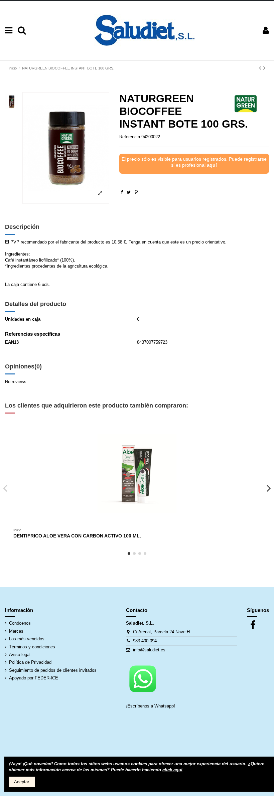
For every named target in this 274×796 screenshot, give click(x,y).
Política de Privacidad (30, 662)
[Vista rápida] (141, 522)
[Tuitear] (129, 192)
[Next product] (264, 67)
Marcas (16, 631)
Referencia (129, 136)
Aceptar (21, 781)
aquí (212, 165)
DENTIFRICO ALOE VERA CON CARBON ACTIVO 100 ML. (77, 535)
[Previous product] (261, 67)
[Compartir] (122, 192)
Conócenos (20, 623)
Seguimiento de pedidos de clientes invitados (53, 670)
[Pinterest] (136, 192)
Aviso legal (19, 654)
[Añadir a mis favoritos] (132, 522)
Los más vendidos (26, 638)
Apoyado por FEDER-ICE (33, 677)
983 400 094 (145, 640)
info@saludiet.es (149, 649)
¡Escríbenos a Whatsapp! (151, 705)
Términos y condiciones (32, 646)
